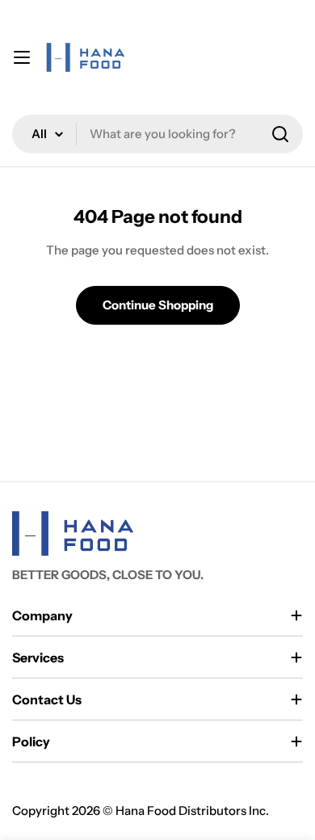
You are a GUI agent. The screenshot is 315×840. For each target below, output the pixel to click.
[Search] (280, 134)
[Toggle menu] (22, 57)
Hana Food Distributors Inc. (192, 810)
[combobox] (157, 134)
